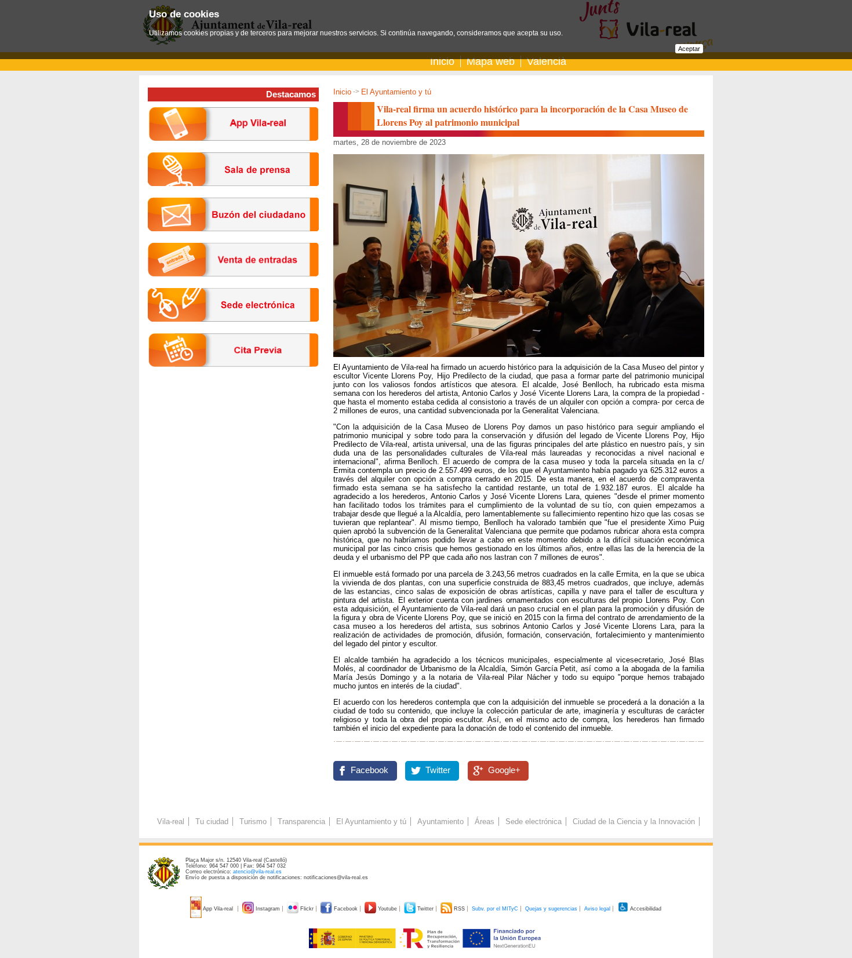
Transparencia (301, 821)
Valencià (546, 61)
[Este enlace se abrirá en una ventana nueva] (233, 330)
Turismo (253, 821)
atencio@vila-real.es (257, 872)
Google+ (504, 770)
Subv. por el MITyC (495, 909)
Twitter (437, 770)
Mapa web (491, 61)
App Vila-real (218, 909)
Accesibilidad (645, 909)
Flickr (306, 909)
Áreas (484, 821)
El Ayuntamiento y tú (396, 92)
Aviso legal (597, 909)
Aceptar (689, 48)
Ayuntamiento (440, 821)
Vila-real (170, 821)
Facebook (369, 770)
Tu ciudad (211, 821)
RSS (459, 909)
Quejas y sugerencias (551, 909)
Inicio (442, 61)
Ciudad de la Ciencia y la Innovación (634, 821)
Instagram (268, 909)
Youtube (387, 909)
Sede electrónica (533, 821)
